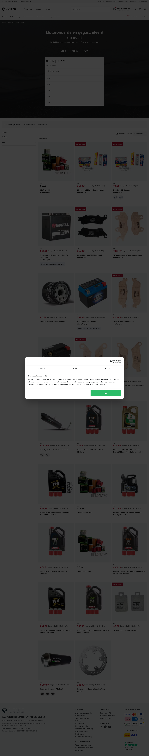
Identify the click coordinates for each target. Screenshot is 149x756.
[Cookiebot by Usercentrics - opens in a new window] (111, 361)
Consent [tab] (42, 369)
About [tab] (107, 368)
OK (105, 393)
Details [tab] (74, 368)
